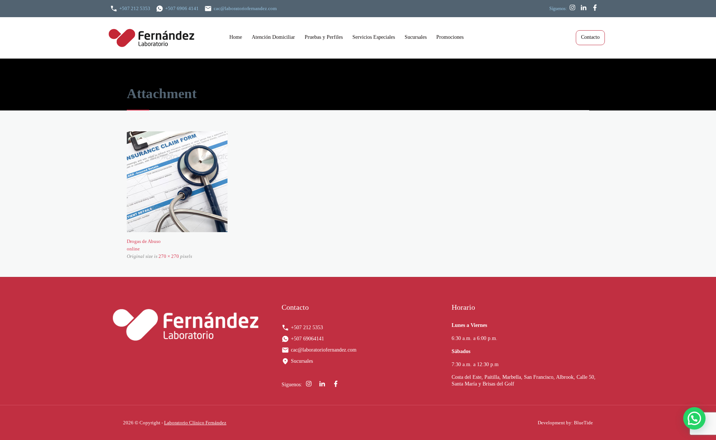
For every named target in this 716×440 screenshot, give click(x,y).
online (133, 249)
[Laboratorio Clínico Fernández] (166, 37)
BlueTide (583, 422)
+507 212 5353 (134, 8)
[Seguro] (358, 181)
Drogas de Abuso (144, 241)
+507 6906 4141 (182, 8)
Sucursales (302, 361)
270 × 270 (168, 256)
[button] (694, 418)
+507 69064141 (307, 338)
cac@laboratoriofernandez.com (245, 8)
